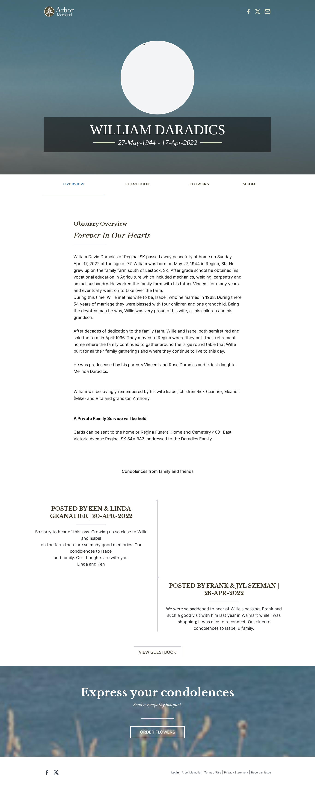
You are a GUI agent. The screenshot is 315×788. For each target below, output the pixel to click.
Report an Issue (261, 772)
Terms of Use (212, 772)
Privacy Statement (236, 772)
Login (175, 772)
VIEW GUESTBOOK (157, 652)
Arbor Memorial (191, 772)
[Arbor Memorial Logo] (59, 11)
